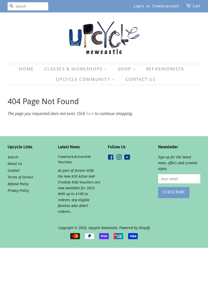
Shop (125, 69)
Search (13, 157)
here (90, 113)
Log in (139, 6)
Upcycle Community (84, 79)
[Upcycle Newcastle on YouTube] (127, 158)
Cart (196, 6)
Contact (14, 170)
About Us (15, 163)
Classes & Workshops (74, 69)
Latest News (69, 146)
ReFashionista (165, 69)
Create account (165, 6)
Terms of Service (20, 177)
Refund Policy (18, 183)
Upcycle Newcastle (102, 227)
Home (26, 69)
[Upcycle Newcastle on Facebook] (111, 158)
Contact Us (140, 79)
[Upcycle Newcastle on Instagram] (119, 158)
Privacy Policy (18, 190)
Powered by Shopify (134, 227)
